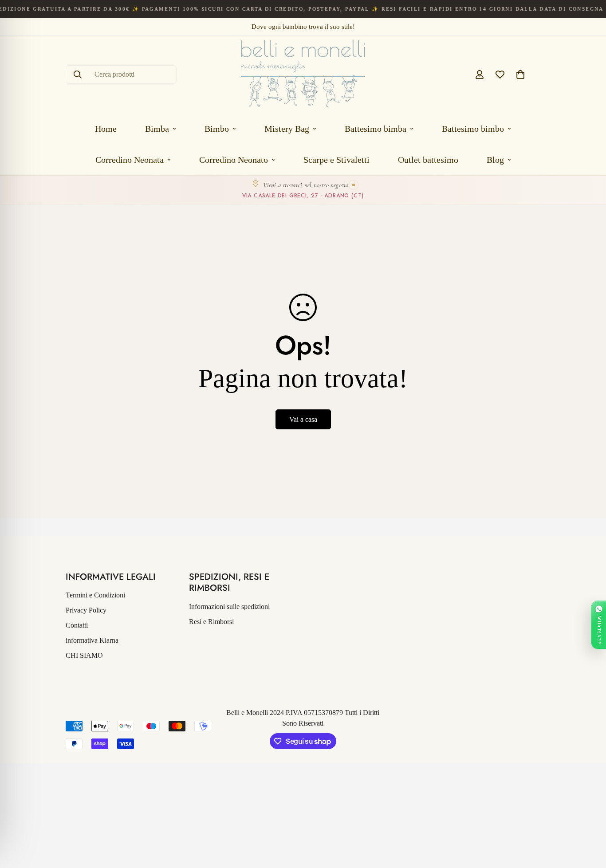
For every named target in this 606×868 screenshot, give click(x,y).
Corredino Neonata (129, 160)
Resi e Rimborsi (211, 621)
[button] (520, 74)
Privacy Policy (86, 610)
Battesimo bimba (375, 129)
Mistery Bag (286, 129)
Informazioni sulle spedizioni (229, 606)
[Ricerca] (77, 74)
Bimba (157, 129)
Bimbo (217, 129)
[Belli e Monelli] (303, 74)
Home (106, 129)
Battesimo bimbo (473, 129)
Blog (495, 160)
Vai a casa (303, 419)
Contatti (77, 625)
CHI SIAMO (84, 655)
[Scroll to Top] (588, 819)
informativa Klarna (92, 640)
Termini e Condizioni (95, 595)
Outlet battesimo (428, 160)
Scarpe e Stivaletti (336, 160)
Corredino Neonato (233, 160)
